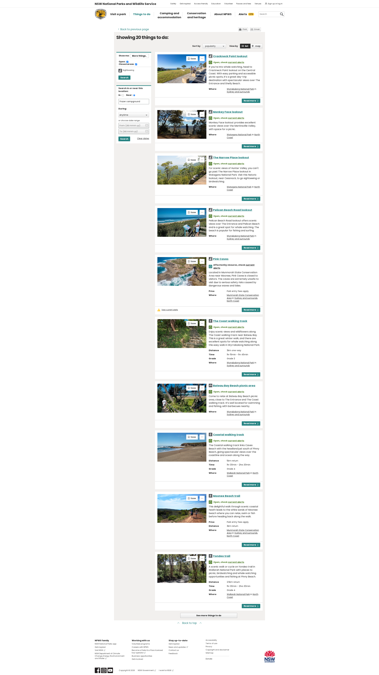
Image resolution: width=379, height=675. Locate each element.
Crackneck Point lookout (230, 56)
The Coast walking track (230, 321)
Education (216, 3)
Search (124, 77)
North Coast (233, 300)
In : (120, 95)
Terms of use (211, 643)
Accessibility (211, 640)
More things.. (139, 55)
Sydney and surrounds (238, 91)
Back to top (189, 623)
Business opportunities (142, 656)
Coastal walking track (228, 434)
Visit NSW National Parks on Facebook (97, 670)
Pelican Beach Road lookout (232, 210)
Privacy (209, 646)
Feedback (173, 653)
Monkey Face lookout (228, 112)
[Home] (101, 14)
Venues (258, 3)
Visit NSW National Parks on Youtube (110, 670)
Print (245, 29)
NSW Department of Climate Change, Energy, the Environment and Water (109, 656)
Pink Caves (220, 259)
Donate (209, 659)
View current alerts (170, 310)
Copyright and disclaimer (217, 649)
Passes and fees (243, 3)
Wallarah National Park (238, 473)
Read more (250, 100)
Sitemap (209, 653)
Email (257, 29)
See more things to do (208, 615)
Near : (129, 95)
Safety (173, 3)
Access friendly (201, 3)
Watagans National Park (239, 134)
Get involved (137, 659)
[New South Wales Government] (269, 656)
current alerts (236, 62)
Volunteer (228, 3)
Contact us (174, 650)
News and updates (177, 647)
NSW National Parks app (105, 644)
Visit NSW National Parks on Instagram (104, 670)
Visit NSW (99, 650)
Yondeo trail (221, 556)
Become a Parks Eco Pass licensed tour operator (147, 651)
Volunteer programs (141, 644)
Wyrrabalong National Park (240, 89)
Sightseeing (128, 70)
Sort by (196, 46)
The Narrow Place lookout (231, 157)
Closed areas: (127, 64)
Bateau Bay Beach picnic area (234, 385)
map (257, 46)
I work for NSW (165, 670)
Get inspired (185, 3)
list (246, 46)
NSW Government (146, 670)
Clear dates (143, 138)
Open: (122, 61)
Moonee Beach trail (226, 496)
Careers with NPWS (140, 647)
